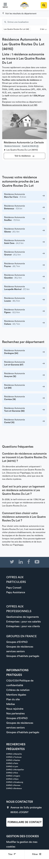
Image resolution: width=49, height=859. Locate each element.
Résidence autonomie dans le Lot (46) (19, 105)
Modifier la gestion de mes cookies (21, 844)
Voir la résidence (23, 156)
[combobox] (27, 22)
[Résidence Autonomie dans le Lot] (19, 13)
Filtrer (35, 854)
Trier (10, 854)
